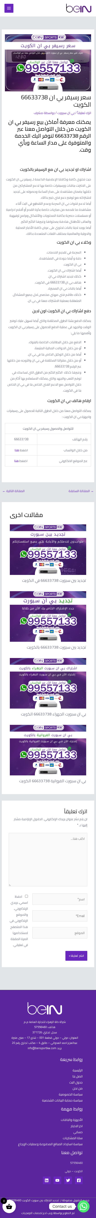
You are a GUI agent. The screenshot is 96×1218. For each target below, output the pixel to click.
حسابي (78, 1132)
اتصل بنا (77, 1076)
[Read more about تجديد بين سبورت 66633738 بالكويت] (48, 616)
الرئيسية (78, 1070)
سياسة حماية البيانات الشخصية (62, 1100)
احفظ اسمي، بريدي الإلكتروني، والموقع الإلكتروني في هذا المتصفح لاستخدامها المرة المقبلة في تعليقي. (19, 920)
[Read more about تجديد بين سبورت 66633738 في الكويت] (48, 549)
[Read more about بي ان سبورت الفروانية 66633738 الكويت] (48, 750)
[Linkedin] (46, 1180)
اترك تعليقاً (84, 113)
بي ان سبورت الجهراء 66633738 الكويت (53, 714)
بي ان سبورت (66, 113)
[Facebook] (79, 1180)
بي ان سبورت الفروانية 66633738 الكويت (52, 781)
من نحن (78, 1088)
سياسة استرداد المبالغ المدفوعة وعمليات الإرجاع (50, 1144)
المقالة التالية (13, 491)
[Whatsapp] (83, 1206)
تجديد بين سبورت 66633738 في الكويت (54, 580)
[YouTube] (57, 1180)
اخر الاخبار (77, 1126)
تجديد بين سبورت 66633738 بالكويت (56, 647)
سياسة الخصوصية (71, 1094)
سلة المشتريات (73, 1138)
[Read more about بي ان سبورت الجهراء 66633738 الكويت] (48, 683)
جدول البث (76, 1082)
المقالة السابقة (81, 491)
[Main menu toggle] (8, 8)
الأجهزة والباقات (72, 1120)
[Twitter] (68, 1180)
